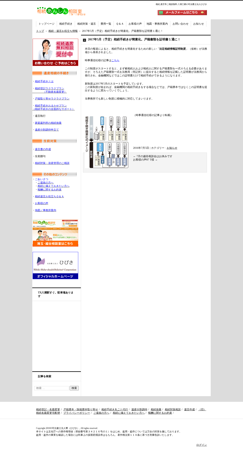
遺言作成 (189, 409)
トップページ (46, 23)
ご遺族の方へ (101, 412)
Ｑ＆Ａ (120, 23)
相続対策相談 (173, 409)
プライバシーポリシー (76, 412)
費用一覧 (106, 23)
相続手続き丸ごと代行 (114, 409)
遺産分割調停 (139, 409)
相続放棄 (156, 409)
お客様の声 (135, 23)
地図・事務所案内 (157, 23)
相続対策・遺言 (86, 23)
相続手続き (66, 23)
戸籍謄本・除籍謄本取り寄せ (80, 409)
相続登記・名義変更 (48, 409)
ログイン (201, 445)
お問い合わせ (181, 23)
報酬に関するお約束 (160, 412)
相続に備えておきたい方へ (129, 412)
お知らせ (198, 23)
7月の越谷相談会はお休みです (152, 156)
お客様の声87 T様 (145, 159)
